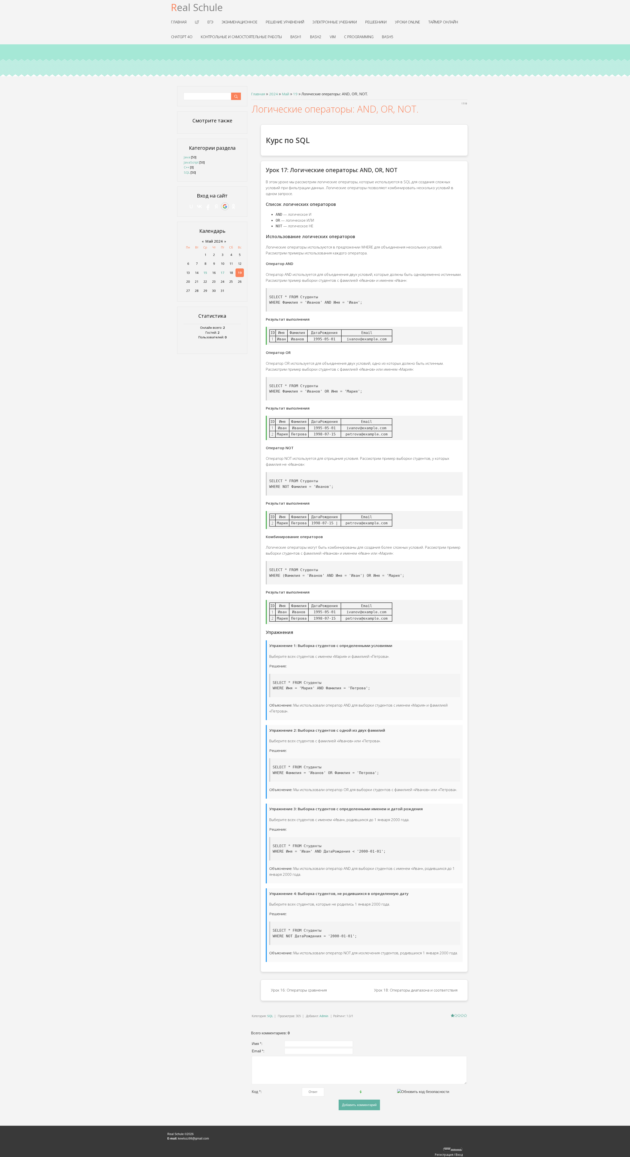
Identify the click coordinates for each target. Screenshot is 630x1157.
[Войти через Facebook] (208, 206)
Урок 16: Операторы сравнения (299, 990)
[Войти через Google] (225, 206)
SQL (270, 1016)
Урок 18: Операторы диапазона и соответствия (415, 990)
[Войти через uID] (191, 206)
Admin (323, 1016)
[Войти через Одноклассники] (233, 206)
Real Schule (197, 7)
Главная (258, 93)
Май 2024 (214, 241)
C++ (186, 167)
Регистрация (444, 1155)
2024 (273, 93)
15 (205, 272)
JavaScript (191, 162)
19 (295, 93)
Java (187, 157)
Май (285, 93)
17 (222, 272)
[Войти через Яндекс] (216, 206)
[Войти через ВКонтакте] (199, 206)
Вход (459, 1155)
